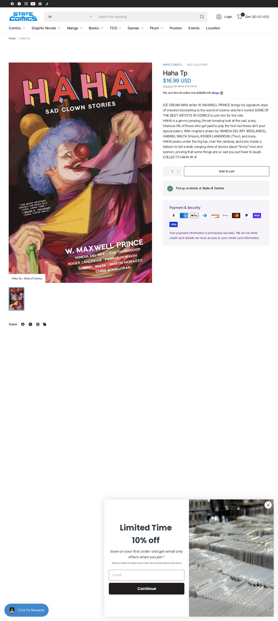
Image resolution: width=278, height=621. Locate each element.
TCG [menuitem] (113, 28)
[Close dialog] (268, 505)
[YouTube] (33, 3)
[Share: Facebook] (23, 324)
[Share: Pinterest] (38, 324)
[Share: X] (30, 324)
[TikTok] (46, 3)
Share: (13, 324)
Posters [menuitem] (176, 28)
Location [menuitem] (213, 28)
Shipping (167, 86)
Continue (146, 588)
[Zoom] (144, 71)
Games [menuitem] (133, 28)
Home (12, 38)
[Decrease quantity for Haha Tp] (166, 171)
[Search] (202, 17)
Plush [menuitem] (154, 28)
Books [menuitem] (94, 28)
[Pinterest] (39, 3)
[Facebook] (12, 3)
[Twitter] (19, 3)
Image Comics (172, 64)
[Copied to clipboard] (44, 324)
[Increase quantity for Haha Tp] (178, 171)
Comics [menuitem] (15, 28)
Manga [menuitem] (72, 28)
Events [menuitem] (194, 28)
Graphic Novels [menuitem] (44, 28)
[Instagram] (26, 3)
